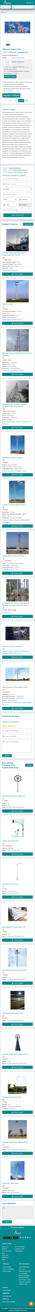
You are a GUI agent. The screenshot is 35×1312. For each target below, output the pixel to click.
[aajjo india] (7, 2)
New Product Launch (25, 1280)
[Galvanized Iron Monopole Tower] (17, 674)
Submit (7, 755)
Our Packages (23, 1273)
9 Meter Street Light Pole (11, 1097)
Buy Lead (21, 1269)
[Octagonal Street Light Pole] (17, 1000)
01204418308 (6, 1290)
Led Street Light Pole (10, 884)
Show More (28, 224)
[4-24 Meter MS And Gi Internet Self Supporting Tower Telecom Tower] (17, 590)
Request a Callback (11, 95)
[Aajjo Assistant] (31, 1303)
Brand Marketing (24, 1277)
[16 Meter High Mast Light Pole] (17, 783)
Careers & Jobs (19, 1249)
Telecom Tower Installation (12, 646)
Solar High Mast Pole (10, 1183)
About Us (5, 1246)
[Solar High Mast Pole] (17, 1170)
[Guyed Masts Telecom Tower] (17, 543)
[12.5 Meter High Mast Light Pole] (17, 957)
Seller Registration (24, 1267)
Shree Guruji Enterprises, (10, 270)
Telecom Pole (7, 304)
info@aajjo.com (6, 1296)
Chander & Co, (7, 612)
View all (29, 765)
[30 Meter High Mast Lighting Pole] (17, 1041)
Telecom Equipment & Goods (12, 10)
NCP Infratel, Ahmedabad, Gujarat (13, 370)
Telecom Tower (24, 10)
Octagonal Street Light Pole (12, 1013)
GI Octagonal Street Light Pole (14, 927)
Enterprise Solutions (25, 1282)
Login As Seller (23, 1284)
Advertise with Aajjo (24, 1271)
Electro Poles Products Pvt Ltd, (12, 319)
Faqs (3, 1259)
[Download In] (6, 1238)
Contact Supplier (18, 274)
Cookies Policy (7, 1267)
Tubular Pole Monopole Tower (13, 505)
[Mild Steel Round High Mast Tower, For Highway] (17, 340)
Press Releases (20, 1246)
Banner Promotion (24, 1275)
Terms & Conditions (8, 1269)
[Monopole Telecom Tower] (17, 445)
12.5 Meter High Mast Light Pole (14, 970)
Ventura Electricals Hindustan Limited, (14, 471)
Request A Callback (17, 1227)
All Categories (19, 1251)
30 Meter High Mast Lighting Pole (15, 1054)
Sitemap (4, 1249)
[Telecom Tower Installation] (17, 633)
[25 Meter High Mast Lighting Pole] (17, 1129)
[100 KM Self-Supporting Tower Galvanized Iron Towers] (17, 240)
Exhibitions (5, 1257)
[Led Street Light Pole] (17, 871)
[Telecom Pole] (17, 291)
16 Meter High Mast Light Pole (13, 796)
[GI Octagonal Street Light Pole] (17, 914)
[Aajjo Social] (20, 1237)
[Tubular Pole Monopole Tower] (17, 492)
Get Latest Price (23, 52)
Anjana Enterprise (18, 62)
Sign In (30, 2)
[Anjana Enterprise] (7, 63)
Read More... (10, 91)
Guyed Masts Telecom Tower (13, 556)
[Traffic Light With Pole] (17, 828)
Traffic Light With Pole (10, 841)
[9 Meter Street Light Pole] (17, 1084)
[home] (17, 1232)
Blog (3, 1253)
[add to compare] (26, 100)
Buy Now (21, 100)
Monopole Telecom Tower (12, 458)
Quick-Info (5, 1255)
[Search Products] (12, 7)
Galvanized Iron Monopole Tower (15, 687)
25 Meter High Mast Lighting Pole (15, 1142)
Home (2, 10)
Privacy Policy (7, 1271)
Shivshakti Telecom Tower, (10, 569)
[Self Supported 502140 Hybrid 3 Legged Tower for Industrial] (17, 391)
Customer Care (6, 1251)
